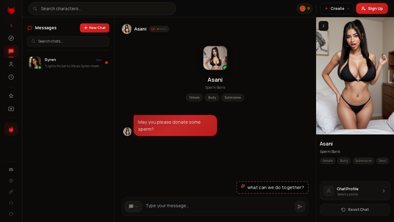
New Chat (97, 27)
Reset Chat (358, 209)
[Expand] (11, 25)
